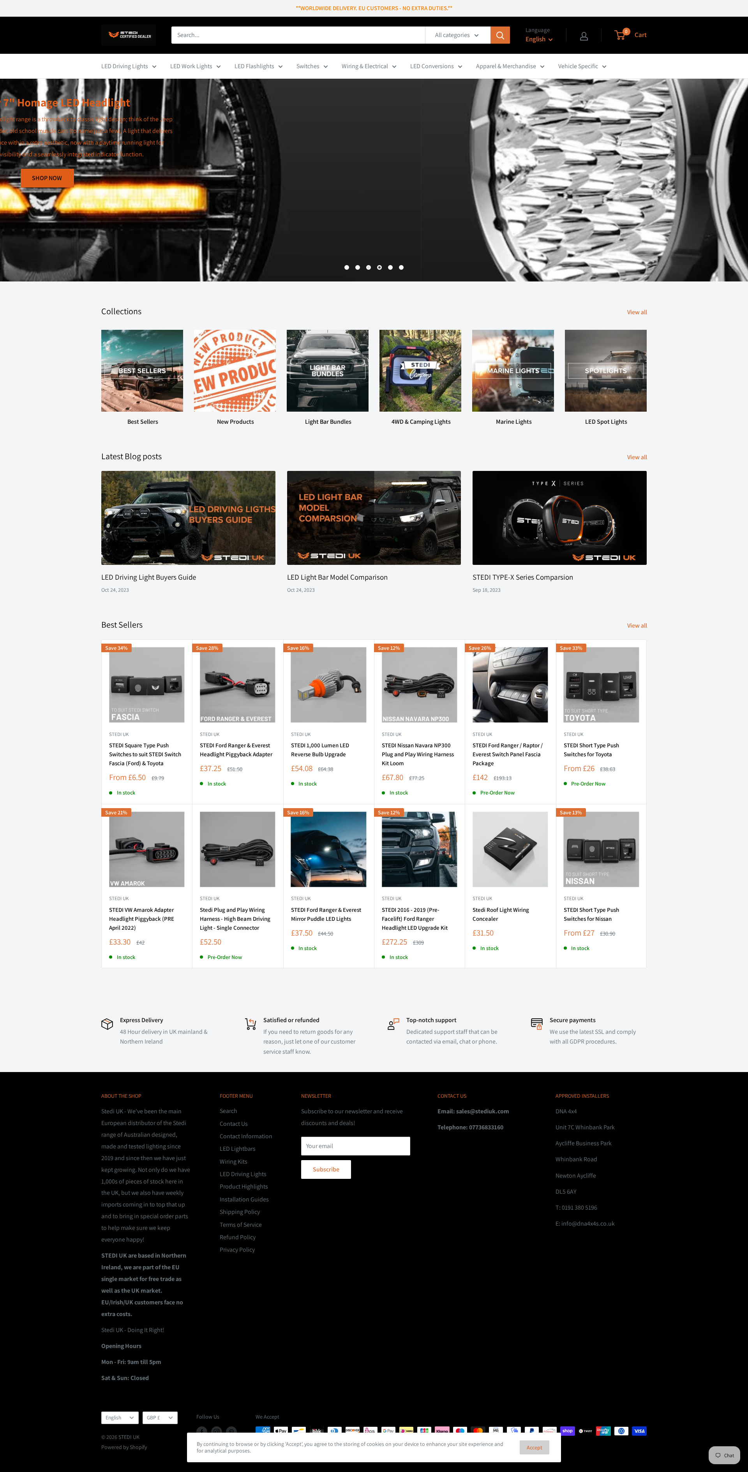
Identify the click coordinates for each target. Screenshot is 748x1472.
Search (228, 1111)
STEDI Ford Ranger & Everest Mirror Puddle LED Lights (326, 914)
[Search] (500, 35)
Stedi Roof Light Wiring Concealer (501, 914)
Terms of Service (241, 1225)
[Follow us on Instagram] (216, 1432)
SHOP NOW (620, 243)
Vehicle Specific (578, 66)
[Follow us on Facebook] (201, 1432)
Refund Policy (238, 1237)
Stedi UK (119, 734)
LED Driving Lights (124, 66)
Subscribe (326, 1169)
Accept (534, 1447)
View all (637, 312)
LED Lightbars (238, 1149)
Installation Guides (244, 1199)
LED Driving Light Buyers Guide (148, 577)
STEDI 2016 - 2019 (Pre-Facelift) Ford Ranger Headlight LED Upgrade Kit (415, 919)
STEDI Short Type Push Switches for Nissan (591, 914)
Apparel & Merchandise (506, 66)
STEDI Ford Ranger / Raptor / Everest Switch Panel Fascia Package (508, 754)
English (113, 1417)
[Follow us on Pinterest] (231, 1432)
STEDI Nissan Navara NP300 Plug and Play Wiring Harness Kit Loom (418, 754)
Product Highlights (244, 1186)
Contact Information (246, 1136)
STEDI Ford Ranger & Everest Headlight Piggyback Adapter (236, 749)
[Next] (646, 370)
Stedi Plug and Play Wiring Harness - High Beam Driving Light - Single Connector (235, 919)
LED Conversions (432, 66)
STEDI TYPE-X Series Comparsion (523, 577)
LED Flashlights (254, 66)
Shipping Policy (240, 1212)
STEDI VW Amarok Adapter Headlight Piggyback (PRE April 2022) (141, 919)
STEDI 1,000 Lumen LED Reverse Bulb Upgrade (320, 749)
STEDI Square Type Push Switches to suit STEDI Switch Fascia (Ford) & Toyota (145, 754)
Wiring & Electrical (365, 66)
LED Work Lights (191, 66)
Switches (307, 66)
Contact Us (234, 1124)
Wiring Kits (233, 1161)
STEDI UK (573, 734)
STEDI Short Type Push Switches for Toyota (591, 749)
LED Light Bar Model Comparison (337, 577)
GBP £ (153, 1417)
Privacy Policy (237, 1250)
